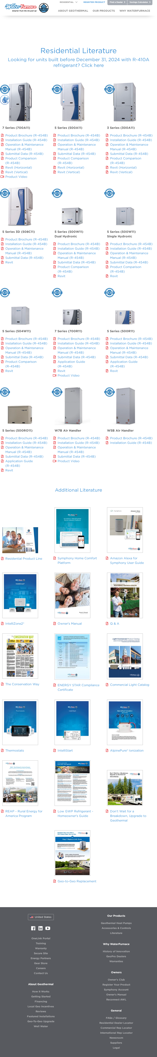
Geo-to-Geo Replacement (77, 881)
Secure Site (41, 953)
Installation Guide (26, 140)
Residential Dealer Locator (116, 1023)
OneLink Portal (40, 938)
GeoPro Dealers (116, 956)
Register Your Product (116, 984)
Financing (41, 1001)
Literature (116, 933)
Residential (67, 2)
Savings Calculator (139, 2)
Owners (116, 972)
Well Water (41, 1026)
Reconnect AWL (116, 999)
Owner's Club (116, 979)
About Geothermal (40, 984)
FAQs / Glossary (116, 1018)
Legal (116, 1047)
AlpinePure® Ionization (127, 750)
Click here (92, 65)
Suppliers (116, 1042)
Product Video (16, 177)
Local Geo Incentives (41, 1006)
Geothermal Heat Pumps (116, 923)
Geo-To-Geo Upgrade (40, 1021)
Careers (41, 968)
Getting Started (41, 996)
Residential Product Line (23, 558)
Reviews (41, 1011)
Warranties (116, 961)
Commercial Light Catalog (129, 685)
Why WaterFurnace (116, 944)
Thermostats (14, 750)
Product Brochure (26, 135)
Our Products (116, 915)
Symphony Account (116, 989)
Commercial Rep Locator (116, 1027)
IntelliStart (65, 750)
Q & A (114, 623)
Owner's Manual (70, 623)
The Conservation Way (22, 684)
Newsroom (116, 1037)
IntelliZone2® (14, 623)
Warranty (41, 948)
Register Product (94, 2)
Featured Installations (41, 1016)
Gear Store (40, 963)
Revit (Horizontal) (18, 167)
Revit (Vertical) (16, 172)
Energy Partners (41, 958)
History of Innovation (116, 951)
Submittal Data (24, 154)
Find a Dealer (116, 2)
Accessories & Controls (116, 928)
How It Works (40, 991)
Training (41, 943)
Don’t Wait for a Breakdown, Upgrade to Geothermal (128, 815)
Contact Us (41, 973)
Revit (9, 262)
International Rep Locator (116, 1032)
